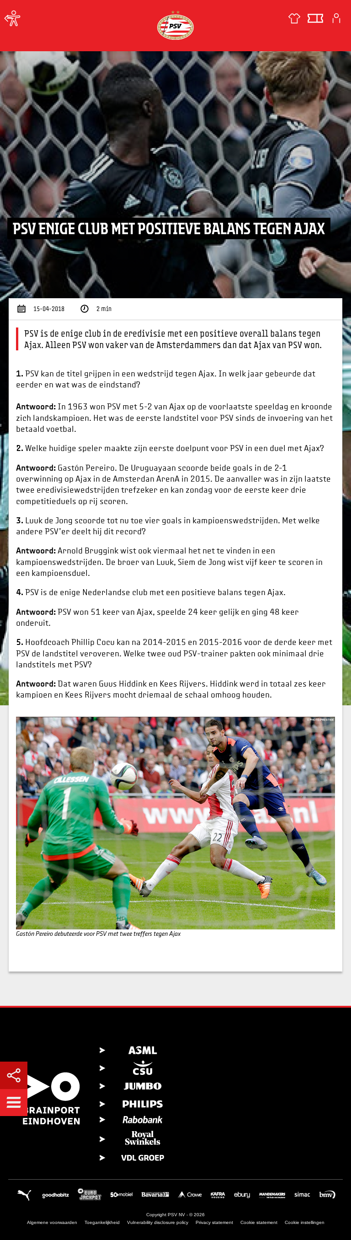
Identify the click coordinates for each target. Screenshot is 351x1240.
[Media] (9, 18)
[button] (13, 1102)
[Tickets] (315, 18)
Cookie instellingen (304, 1222)
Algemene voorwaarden (52, 1222)
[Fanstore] (294, 18)
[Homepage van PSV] (175, 25)
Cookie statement (258, 1222)
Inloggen (336, 18)
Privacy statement (214, 1222)
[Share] (13, 1075)
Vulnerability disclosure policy (157, 1222)
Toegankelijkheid (102, 1222)
